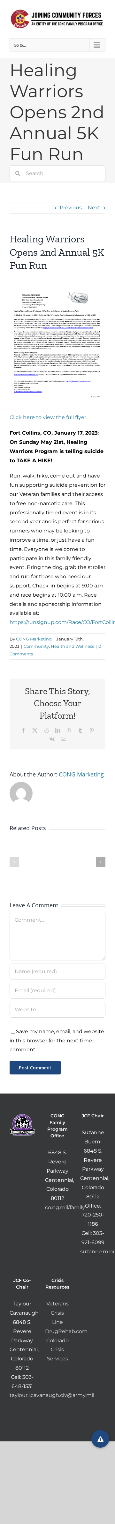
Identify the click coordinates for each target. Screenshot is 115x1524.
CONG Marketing (34, 638)
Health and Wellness (72, 646)
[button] (14, 862)
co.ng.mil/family (65, 1207)
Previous (71, 208)
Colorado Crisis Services (57, 1350)
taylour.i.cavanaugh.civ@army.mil (52, 1395)
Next (94, 208)
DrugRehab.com (66, 1331)
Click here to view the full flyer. (48, 417)
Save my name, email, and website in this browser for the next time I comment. (57, 1040)
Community (36, 646)
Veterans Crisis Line (57, 1313)
